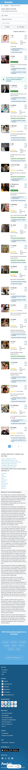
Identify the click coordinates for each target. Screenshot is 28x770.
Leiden (2, 475)
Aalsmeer (3, 486)
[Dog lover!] (14, 294)
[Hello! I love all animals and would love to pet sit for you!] (14, 310)
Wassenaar (3, 485)
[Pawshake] (8, 2)
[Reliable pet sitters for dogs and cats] (14, 172)
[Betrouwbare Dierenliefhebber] (14, 275)
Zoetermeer (4, 476)
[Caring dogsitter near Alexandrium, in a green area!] (14, 254)
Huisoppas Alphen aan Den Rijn (8, 467)
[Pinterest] (12, 758)
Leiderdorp (3, 473)
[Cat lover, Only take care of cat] (14, 434)
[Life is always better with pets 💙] (14, 213)
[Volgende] (21, 446)
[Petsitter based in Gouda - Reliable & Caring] (14, 372)
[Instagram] (9, 758)
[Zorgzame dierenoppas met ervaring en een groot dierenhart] (14, 328)
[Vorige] (6, 446)
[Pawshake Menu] (2, 2)
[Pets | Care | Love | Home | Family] (14, 113)
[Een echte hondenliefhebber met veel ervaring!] (14, 133)
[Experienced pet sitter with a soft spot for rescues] (14, 93)
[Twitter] (5, 758)
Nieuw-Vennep (4, 483)
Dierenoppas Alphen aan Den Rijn (9, 465)
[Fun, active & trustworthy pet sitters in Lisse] (14, 393)
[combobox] (14, 15)
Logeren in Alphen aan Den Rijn (8, 458)
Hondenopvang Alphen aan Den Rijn (9, 460)
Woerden (3, 481)
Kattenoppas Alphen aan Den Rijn (9, 463)
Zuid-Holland (4, 480)
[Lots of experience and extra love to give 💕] (14, 414)
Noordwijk (3, 488)
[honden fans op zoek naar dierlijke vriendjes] (14, 64)
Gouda (2, 478)
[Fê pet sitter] (14, 44)
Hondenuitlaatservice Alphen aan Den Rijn (11, 462)
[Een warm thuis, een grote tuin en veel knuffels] (14, 192)
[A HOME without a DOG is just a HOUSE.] (14, 152)
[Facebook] (2, 758)
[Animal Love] (14, 233)
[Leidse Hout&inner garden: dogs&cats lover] (14, 350)
